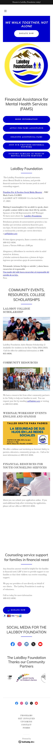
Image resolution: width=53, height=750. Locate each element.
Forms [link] (26, 728)
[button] (5, 10)
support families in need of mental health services (26, 155)
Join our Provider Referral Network (26, 146)
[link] (26, 27)
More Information (26, 119)
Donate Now (26, 33)
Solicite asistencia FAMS (26, 137)
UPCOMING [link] (26, 722)
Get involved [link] (26, 719)
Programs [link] (26, 716)
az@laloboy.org (10, 234)
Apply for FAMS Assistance (26, 128)
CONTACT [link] (26, 725)
